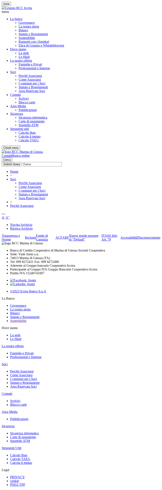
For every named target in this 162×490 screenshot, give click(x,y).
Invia (6, 3)
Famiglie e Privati (30, 64)
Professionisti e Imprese (34, 68)
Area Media (18, 106)
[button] (81, 12)
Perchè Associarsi (30, 76)
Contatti (15, 94)
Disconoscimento (148, 237)
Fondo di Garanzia (42, 237)
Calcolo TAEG (29, 140)
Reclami (30, 237)
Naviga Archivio (21, 224)
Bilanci (23, 30)
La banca (16, 19)
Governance (27, 22)
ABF (65, 237)
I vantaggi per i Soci (32, 83)
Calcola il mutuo (29, 136)
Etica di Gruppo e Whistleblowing (41, 45)
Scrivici (24, 98)
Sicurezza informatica (33, 117)
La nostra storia (29, 26)
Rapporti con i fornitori (34, 41)
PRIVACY (17, 477)
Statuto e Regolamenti (33, 34)
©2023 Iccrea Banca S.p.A (28, 291)
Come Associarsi (30, 79)
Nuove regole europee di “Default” (84, 237)
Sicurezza (16, 113)
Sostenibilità (27, 38)
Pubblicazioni (28, 110)
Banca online (21, 155)
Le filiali (24, 57)
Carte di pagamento (32, 121)
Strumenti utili (19, 129)
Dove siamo (18, 49)
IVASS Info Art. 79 (109, 237)
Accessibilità (128, 237)
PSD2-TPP (17, 484)
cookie (14, 481)
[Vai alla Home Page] (22, 152)
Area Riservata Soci (32, 91)
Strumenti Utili (11, 448)
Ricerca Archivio (21, 228)
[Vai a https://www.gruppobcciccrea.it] (17, 8)
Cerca (7, 159)
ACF (58, 237)
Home (14, 171)
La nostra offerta (21, 60)
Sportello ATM (28, 125)
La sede (24, 53)
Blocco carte (27, 102)
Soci (13, 72)
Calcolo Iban (27, 132)
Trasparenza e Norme (11, 237)
